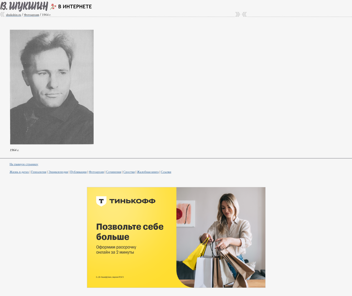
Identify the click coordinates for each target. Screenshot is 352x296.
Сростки (129, 172)
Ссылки (166, 172)
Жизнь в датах (19, 172)
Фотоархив (96, 172)
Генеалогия (38, 172)
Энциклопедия (58, 172)
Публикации (78, 172)
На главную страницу (24, 164)
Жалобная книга (148, 172)
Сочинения (113, 172)
